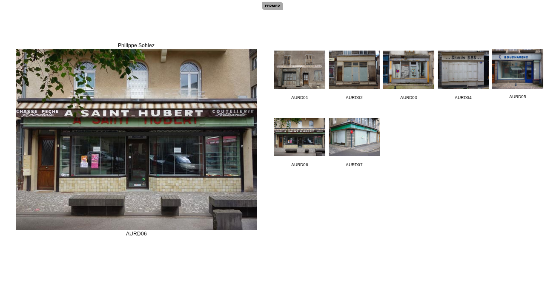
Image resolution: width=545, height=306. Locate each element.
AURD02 (354, 97)
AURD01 (299, 97)
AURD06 (299, 164)
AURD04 (463, 97)
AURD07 (354, 164)
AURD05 (517, 96)
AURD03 (408, 97)
